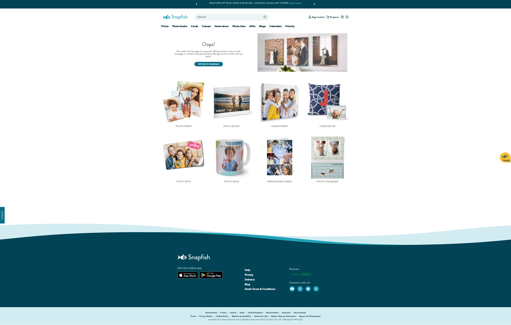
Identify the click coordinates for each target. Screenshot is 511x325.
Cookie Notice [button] (222, 316)
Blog (247, 284)
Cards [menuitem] (194, 26)
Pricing (249, 274)
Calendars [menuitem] (275, 26)
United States (272, 312)
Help (247, 270)
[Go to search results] (265, 17)
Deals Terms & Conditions (260, 289)
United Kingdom (255, 312)
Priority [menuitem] (290, 26)
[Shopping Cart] (346, 17)
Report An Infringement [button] (310, 316)
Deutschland (211, 312)
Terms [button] (193, 316)
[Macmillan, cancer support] (300, 274)
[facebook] (301, 287)
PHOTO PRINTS (184, 126)
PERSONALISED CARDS (279, 181)
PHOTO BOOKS (231, 126)
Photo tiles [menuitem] (239, 26)
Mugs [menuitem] (262, 26)
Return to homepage (208, 64)
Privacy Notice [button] (205, 316)
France (223, 312)
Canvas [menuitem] (206, 26)
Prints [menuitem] (165, 26)
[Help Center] (342, 17)
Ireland (233, 312)
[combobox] (231, 17)
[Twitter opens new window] (317, 287)
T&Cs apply (283, 2)
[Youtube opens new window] (293, 287)
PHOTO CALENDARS (327, 181)
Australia (286, 312)
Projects (334, 17)
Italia (242, 312)
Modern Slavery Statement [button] (283, 316)
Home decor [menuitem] (222, 26)
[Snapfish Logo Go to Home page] (175, 17)
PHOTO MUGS (231, 181)
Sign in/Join (318, 17)
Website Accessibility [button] (241, 316)
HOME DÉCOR (327, 126)
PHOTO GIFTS (184, 181)
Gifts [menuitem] (252, 26)
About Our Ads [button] (261, 316)
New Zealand (300, 312)
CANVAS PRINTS (279, 126)
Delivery (250, 279)
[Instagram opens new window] (309, 287)
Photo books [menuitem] (179, 26)
